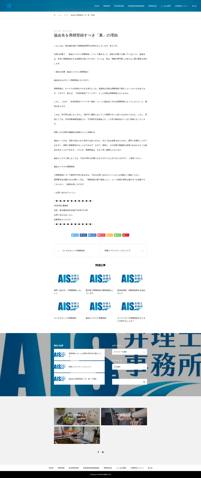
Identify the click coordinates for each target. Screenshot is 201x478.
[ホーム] (54, 15)
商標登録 (106, 6)
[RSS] (103, 452)
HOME (96, 6)
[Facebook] (98, 452)
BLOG (194, 6)
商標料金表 (153, 6)
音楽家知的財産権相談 (136, 6)
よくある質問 (166, 6)
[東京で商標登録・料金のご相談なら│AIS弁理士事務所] (9, 6)
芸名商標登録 (119, 6)
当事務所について (181, 6)
